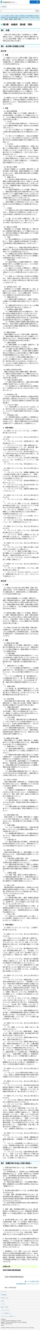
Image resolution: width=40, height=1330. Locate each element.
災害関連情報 (4, 1294)
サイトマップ (4, 1291)
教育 (7, 16)
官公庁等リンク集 (4, 1297)
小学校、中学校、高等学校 (17, 16)
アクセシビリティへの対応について (8, 1316)
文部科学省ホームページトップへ (28, 1284)
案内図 (2, 1325)
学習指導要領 (29, 16)
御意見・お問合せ (4, 1307)
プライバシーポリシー (5, 1310)
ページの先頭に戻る (33, 1281)
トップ (3, 16)
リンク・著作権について (6, 1313)
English (4, 6)
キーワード (3, 1304)
